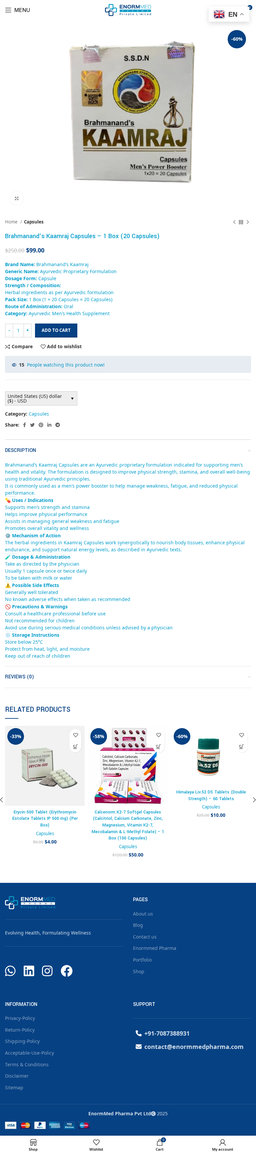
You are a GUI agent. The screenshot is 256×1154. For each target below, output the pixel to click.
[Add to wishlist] (75, 735)
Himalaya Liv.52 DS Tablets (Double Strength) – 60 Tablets (211, 795)
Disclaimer (17, 1076)
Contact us (145, 937)
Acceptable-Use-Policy (29, 1053)
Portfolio (142, 960)
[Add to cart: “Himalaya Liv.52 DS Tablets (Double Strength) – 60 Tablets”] (242, 746)
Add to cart (56, 330)
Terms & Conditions (27, 1064)
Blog (138, 925)
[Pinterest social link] (41, 425)
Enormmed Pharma (154, 948)
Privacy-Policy (20, 1018)
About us (143, 914)
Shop (138, 971)
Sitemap (14, 1087)
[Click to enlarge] (16, 198)
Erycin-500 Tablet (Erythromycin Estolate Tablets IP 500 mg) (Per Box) (45, 818)
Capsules (34, 222)
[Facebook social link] (24, 425)
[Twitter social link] (32, 425)
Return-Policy (20, 1030)
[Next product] (247, 222)
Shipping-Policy (22, 1041)
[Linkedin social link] (49, 425)
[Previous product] (234, 222)
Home (12, 222)
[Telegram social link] (57, 425)
